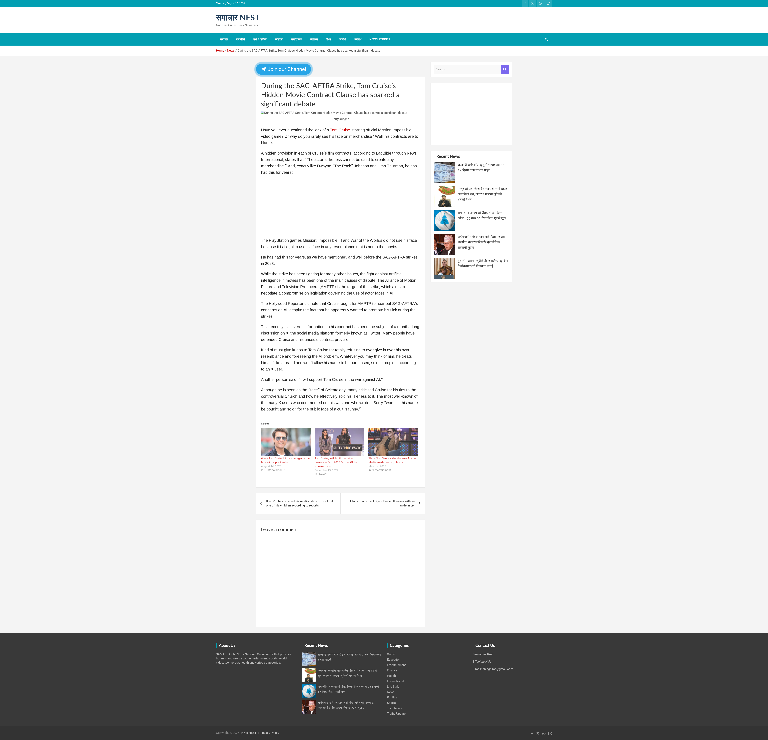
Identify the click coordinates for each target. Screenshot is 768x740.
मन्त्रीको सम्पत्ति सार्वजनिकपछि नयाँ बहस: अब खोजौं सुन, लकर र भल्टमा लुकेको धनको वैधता (482, 194)
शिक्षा (328, 39)
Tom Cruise (340, 130)
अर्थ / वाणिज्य (260, 39)
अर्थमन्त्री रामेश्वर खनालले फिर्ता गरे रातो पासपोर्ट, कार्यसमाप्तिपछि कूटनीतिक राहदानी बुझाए (482, 242)
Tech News (394, 708)
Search (505, 69)
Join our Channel (286, 69)
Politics (392, 697)
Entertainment (396, 665)
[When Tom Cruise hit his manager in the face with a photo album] (286, 442)
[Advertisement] (340, 208)
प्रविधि (342, 39)
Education (393, 659)
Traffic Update (396, 713)
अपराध (357, 39)
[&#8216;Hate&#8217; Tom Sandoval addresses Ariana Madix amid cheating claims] (393, 442)
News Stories (379, 39)
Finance (392, 670)
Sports (391, 703)
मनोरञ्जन (296, 39)
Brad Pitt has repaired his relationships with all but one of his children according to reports (299, 503)
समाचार (224, 39)
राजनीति (240, 39)
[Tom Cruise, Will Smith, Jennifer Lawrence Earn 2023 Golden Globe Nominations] (339, 442)
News (391, 692)
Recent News (448, 157)
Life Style (393, 686)
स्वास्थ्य (314, 39)
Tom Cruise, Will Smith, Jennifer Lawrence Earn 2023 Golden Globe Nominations (336, 462)
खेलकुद (279, 39)
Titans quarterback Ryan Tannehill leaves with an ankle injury (382, 503)
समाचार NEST (238, 18)
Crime (391, 654)
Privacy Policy (269, 733)
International (395, 681)
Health (391, 676)
